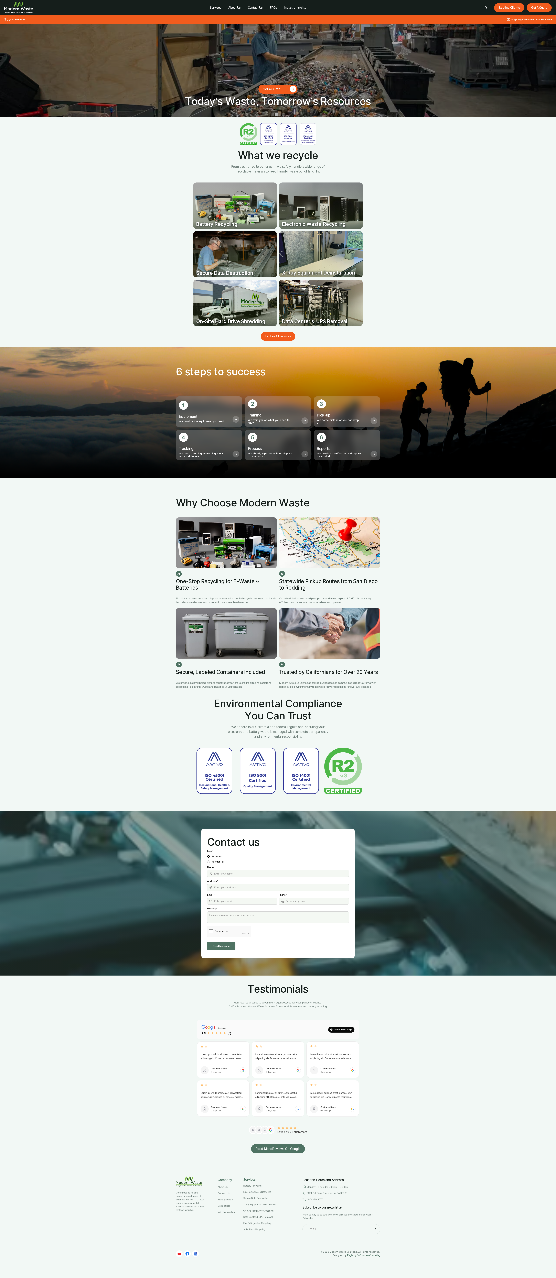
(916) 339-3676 (315, 1199)
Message (212, 908)
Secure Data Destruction (224, 273)
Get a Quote (539, 7)
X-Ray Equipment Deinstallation (318, 273)
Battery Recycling (216, 224)
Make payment (225, 1199)
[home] (18, 7)
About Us (234, 7)
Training (254, 415)
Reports (323, 448)
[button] (509, 7)
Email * (211, 894)
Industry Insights (295, 7)
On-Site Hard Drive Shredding (230, 321)
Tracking (186, 448)
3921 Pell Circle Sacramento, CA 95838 (327, 1193)
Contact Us (255, 7)
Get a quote (224, 1205)
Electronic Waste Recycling (314, 224)
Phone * (283, 894)
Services (215, 7)
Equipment (188, 416)
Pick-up (323, 415)
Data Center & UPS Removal (314, 321)
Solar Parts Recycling (254, 1229)
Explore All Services (278, 336)
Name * (211, 867)
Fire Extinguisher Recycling (257, 1223)
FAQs (273, 7)
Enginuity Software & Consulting (363, 1255)
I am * (210, 851)
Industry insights (226, 1212)
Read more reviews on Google (278, 1149)
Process (255, 448)
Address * (212, 881)
